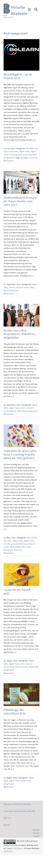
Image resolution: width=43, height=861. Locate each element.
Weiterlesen (8, 161)
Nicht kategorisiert (11, 290)
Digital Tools (14, 408)
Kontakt (7, 825)
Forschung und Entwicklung (20, 155)
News (32, 287)
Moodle (13, 411)
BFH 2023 (8, 851)
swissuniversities (20, 811)
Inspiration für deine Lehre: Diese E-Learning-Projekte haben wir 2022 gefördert (21, 435)
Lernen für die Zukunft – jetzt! (21, 574)
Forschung (33, 158)
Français (36, 833)
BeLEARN (29, 149)
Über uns (7, 818)
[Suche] (36, 9)
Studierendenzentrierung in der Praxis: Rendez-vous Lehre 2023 (21, 182)
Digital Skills (24, 152)
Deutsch (36, 830)
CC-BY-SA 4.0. (18, 848)
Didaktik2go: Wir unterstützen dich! (21, 694)
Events (12, 287)
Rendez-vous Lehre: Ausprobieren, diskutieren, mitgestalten (21, 315)
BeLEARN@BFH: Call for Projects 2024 (21, 55)
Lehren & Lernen (22, 287)
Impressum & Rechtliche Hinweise (17, 804)
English (36, 836)
